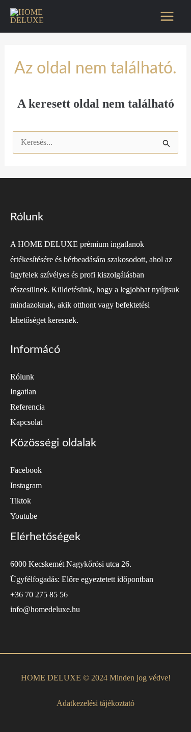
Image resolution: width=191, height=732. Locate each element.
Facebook (26, 470)
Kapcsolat (26, 422)
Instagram (26, 485)
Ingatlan (23, 391)
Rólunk (22, 376)
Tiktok (20, 500)
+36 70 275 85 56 (39, 594)
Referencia (27, 406)
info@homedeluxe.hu (45, 609)
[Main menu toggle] (167, 16)
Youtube (23, 516)
